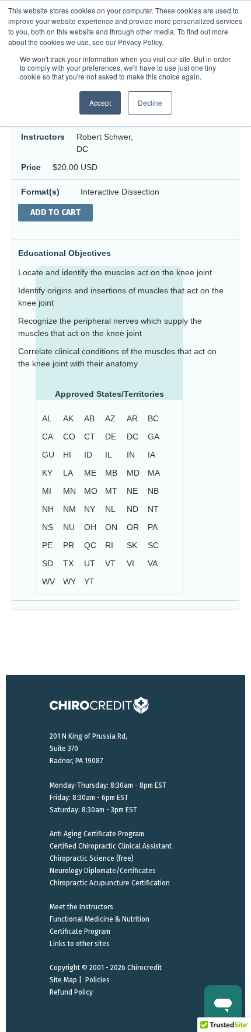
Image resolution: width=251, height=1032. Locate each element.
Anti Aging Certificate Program (97, 834)
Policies (97, 980)
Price (31, 167)
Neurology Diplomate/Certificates (103, 871)
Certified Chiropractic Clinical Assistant (111, 846)
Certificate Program (80, 931)
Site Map (63, 980)
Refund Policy (71, 992)
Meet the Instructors (81, 907)
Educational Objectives (64, 253)
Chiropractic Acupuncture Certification (110, 883)
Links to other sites (80, 944)
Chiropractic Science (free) (92, 858)
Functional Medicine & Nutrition (99, 919)
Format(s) (40, 191)
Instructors (43, 136)
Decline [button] (150, 103)
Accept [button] (100, 103)
